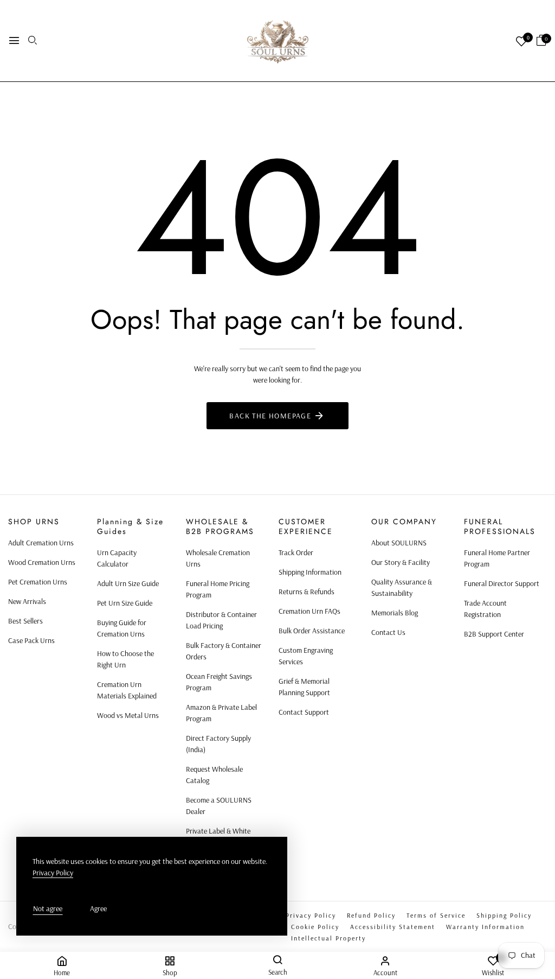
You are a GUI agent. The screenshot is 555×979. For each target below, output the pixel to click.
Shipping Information (310, 572)
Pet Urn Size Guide (124, 603)
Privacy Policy (311, 915)
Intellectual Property (328, 938)
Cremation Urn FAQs (309, 611)
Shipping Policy (504, 915)
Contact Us (388, 632)
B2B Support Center (494, 634)
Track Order (296, 552)
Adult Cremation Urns (41, 543)
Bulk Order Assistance (312, 630)
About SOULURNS (399, 543)
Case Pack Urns (31, 640)
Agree (98, 908)
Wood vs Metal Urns (128, 715)
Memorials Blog (394, 613)
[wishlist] (521, 42)
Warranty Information (485, 927)
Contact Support (304, 712)
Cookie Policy (315, 927)
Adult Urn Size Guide (128, 583)
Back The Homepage (270, 416)
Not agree (47, 908)
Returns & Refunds (306, 591)
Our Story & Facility (400, 562)
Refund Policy (371, 915)
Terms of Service (436, 915)
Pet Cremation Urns (37, 582)
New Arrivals (27, 601)
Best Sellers (25, 621)
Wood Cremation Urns (41, 562)
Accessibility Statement (392, 927)
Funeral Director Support (501, 583)
